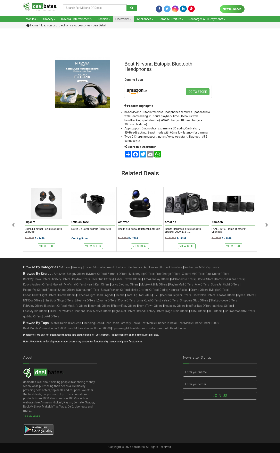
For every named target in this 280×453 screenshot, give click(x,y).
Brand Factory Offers (150, 311)
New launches (232, 9)
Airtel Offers (198, 311)
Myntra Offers (96, 273)
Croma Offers (199, 289)
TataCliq (131, 295)
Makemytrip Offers (141, 273)
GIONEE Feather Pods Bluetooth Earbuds (43, 230)
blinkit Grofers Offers (144, 289)
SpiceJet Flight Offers (225, 284)
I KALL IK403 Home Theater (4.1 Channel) (230, 230)
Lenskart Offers (55, 305)
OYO (156, 295)
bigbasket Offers (124, 311)
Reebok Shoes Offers (61, 289)
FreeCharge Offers (168, 273)
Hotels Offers (67, 295)
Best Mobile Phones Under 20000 (89, 328)
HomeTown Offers (150, 305)
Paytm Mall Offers (181, 284)
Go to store (198, 91)
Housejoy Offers (175, 305)
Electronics (122, 19)
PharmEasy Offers (124, 305)
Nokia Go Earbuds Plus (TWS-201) (91, 229)
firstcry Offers (61, 279)
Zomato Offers (117, 273)
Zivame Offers (106, 300)
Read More (33, 416)
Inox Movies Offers (99, 311)
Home (34, 25)
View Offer (93, 246)
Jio (226, 311)
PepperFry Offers (34, 289)
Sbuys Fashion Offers (115, 289)
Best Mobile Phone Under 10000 (198, 323)
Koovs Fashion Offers (37, 284)
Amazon (59, 273)
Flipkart (57, 284)
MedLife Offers (78, 305)
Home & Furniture (170, 19)
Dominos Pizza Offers (229, 279)
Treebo (120, 295)
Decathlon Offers (204, 295)
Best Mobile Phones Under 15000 (44, 328)
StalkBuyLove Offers (223, 300)
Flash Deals (112, 323)
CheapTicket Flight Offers (39, 295)
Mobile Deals (59, 323)
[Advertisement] (20, 96)
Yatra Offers (170, 300)
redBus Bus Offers (199, 305)
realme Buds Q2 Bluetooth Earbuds (139, 229)
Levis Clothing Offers (125, 284)
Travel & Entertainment (76, 19)
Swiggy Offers (76, 273)
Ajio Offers (202, 284)
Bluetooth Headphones (172, 328)
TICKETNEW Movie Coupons (67, 311)
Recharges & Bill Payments (206, 19)
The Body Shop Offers (58, 300)
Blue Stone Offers (217, 273)
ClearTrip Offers (102, 279)
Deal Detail (99, 25)
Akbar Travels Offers (128, 279)
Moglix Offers (219, 289)
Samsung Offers (88, 289)
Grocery (48, 19)
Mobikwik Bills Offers (153, 284)
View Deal (46, 246)
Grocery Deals (130, 323)
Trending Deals (93, 323)
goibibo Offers (32, 316)
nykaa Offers (245, 295)
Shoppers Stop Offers (194, 300)
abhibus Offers (223, 305)
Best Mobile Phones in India (158, 323)
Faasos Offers (226, 295)
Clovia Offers (126, 300)
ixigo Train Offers (177, 311)
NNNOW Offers (32, 300)
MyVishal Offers (74, 284)
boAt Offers (51, 316)
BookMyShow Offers (36, 279)
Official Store (205, 279)
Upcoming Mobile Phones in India (134, 328)
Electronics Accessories (74, 25)
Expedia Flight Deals (90, 295)
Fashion (103, 19)
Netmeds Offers (99, 305)
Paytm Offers (81, 279)
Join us (220, 395)
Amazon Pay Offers (156, 279)
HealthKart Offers (98, 284)
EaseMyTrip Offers (35, 311)
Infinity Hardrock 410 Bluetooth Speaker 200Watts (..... (183, 230)
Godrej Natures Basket (174, 289)
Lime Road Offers (148, 300)
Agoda (109, 295)
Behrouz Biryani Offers (176, 295)
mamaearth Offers (242, 311)
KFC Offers (215, 311)
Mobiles (31, 19)
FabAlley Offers (33, 305)
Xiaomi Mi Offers (193, 273)
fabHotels (145, 295)
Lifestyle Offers (85, 300)
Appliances (144, 19)
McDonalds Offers (183, 279)
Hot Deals (75, 323)
